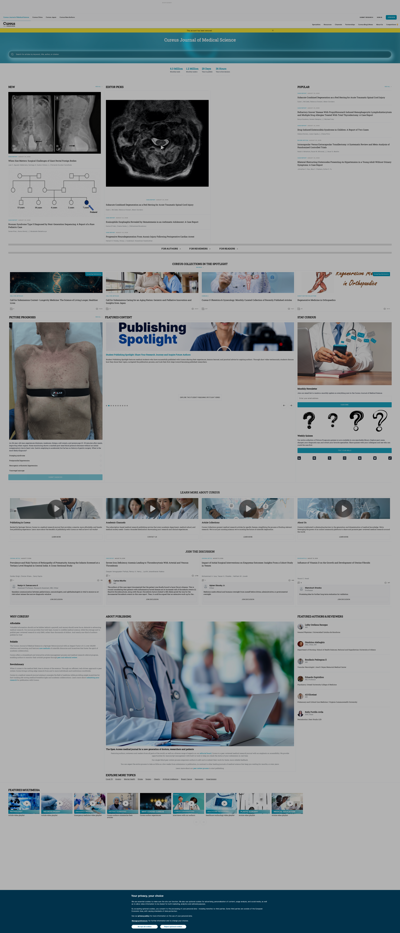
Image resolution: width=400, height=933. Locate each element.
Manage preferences (140, 921)
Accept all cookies (145, 926)
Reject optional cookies (173, 926)
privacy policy (143, 916)
